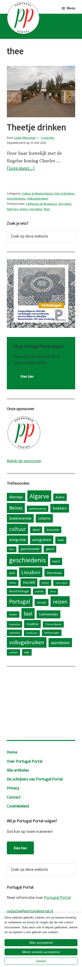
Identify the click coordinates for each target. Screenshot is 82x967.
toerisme (14, 624)
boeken (60, 508)
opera (23, 209)
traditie (32, 624)
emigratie (17, 539)
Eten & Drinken (64, 193)
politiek (39, 591)
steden (13, 614)
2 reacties (47, 138)
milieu (12, 582)
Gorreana (64, 204)
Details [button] (41, 961)
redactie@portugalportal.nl (30, 911)
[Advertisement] (41, 702)
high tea (12, 209)
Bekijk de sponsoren (24, 460)
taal (28, 613)
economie (52, 530)
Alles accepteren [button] (41, 942)
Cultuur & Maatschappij (37, 193)
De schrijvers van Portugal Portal (35, 779)
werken (13, 652)
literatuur (54, 572)
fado (61, 540)
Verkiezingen (51, 632)
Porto (53, 591)
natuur (45, 582)
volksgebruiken (26, 642)
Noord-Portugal (19, 591)
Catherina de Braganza (41, 204)
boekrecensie (20, 518)
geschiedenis (27, 560)
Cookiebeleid (18, 806)
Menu (71, 8)
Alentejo (16, 497)
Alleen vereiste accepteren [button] (41, 952)
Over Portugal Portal (24, 761)
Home (12, 752)
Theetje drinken (36, 127)
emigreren (41, 539)
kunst (56, 561)
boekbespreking (37, 508)
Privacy (13, 788)
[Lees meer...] (21, 168)
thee (47, 209)
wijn (26, 652)
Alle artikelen (18, 770)
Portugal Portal (57, 897)
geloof (50, 549)
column (44, 518)
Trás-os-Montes (53, 624)
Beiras (16, 508)
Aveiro (60, 497)
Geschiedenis (16, 198)
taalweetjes (48, 614)
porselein (35, 209)
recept (41, 602)
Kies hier (27, 376)
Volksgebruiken (37, 198)
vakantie (14, 632)
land (12, 573)
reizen (60, 601)
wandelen (60, 642)
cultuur (17, 528)
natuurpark (61, 582)
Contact (13, 797)
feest (11, 549)
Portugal (19, 601)
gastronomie (30, 549)
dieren (36, 530)
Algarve (39, 496)
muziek (29, 582)
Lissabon (30, 572)
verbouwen (32, 632)
